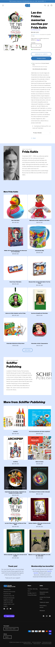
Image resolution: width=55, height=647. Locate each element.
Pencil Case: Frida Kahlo (15, 282)
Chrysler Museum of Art (17, 642)
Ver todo (27, 350)
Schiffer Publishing (35, 29)
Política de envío (37, 643)
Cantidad (33, 42)
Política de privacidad (46, 642)
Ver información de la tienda (40, 69)
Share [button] (34, 138)
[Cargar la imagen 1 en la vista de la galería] (6, 47)
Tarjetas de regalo (44, 602)
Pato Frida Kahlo (15, 220)
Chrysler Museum (44, 588)
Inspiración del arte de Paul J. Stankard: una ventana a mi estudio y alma (15, 492)
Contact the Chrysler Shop (45, 598)
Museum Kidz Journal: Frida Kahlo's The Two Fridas (39, 282)
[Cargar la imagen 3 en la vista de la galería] (18, 47)
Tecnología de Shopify (26, 642)
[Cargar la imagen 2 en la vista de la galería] (12, 47)
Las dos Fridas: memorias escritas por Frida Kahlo (15, 524)
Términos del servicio (28, 643)
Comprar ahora (41, 58)
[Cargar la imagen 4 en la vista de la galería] (24, 47)
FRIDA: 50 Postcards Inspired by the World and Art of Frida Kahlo (15, 251)
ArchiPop (15, 461)
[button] (3, 5)
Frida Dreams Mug (39, 250)
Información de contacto (46, 643)
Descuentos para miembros (44, 593)
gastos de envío (36, 34)
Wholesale (42, 610)
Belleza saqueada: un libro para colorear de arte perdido (15, 555)
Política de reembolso (36, 642)
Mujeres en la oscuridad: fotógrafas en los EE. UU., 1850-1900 (40, 555)
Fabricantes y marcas (43, 606)
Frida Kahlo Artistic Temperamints (39, 343)
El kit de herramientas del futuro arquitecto (39, 431)
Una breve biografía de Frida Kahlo (39, 313)
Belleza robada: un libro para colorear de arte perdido (39, 524)
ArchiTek (15, 431)
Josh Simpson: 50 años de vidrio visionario (39, 491)
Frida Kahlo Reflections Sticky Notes (15, 343)
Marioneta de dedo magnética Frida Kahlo (39, 220)
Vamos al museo (39, 461)
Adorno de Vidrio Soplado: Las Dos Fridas (15, 313)
